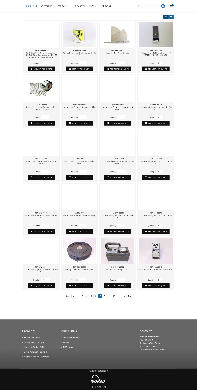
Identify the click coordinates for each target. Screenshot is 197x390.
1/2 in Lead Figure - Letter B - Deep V (156, 216)
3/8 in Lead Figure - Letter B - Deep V (79, 216)
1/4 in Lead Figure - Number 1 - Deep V (41, 216)
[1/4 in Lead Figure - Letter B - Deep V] (156, 142)
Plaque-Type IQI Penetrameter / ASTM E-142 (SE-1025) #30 (156, 54)
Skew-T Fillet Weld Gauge (118, 53)
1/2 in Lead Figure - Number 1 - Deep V (41, 270)
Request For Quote (42, 69)
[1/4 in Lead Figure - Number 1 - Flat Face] (79, 88)
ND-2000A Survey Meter (117, 269)
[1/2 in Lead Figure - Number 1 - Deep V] (41, 251)
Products (63, 6)
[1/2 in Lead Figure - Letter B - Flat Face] (79, 142)
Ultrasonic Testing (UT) (34, 347)
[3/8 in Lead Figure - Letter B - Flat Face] (41, 142)
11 (119, 296)
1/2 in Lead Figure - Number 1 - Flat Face (117, 162)
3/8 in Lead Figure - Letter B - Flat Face (41, 162)
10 (114, 296)
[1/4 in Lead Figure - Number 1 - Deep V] (41, 197)
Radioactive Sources (32, 337)
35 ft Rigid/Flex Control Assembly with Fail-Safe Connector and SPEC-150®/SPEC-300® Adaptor (41, 55)
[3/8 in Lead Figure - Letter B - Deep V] (79, 197)
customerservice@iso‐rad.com (153, 349)
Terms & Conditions (72, 337)
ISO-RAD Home (30, 6)
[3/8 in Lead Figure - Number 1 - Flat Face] (156, 88)
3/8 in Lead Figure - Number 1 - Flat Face (156, 108)
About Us (106, 6)
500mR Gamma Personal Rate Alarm (156, 269)
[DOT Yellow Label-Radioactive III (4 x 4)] (79, 34)
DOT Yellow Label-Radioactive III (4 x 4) (79, 54)
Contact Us (79, 6)
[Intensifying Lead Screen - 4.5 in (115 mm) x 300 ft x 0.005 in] (41, 88)
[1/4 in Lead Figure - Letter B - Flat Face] (117, 88)
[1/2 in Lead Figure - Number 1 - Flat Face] (117, 142)
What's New (46, 6)
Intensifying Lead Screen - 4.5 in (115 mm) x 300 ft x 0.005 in (41, 108)
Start (68, 296)
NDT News (68, 347)
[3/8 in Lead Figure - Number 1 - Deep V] (117, 197)
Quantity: (36, 63)
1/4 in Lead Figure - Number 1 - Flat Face (79, 108)
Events (66, 342)
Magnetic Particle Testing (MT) (37, 356)
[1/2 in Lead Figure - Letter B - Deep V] (156, 197)
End (129, 296)
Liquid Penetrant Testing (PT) (36, 352)
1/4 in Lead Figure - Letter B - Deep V (156, 162)
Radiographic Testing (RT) (35, 342)
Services (92, 6)
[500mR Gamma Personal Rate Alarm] (156, 251)
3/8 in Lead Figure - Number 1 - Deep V (118, 216)
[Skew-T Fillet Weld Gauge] (117, 34)
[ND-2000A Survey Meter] (117, 251)
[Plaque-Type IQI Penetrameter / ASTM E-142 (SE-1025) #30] (156, 34)
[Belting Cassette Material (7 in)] (79, 251)
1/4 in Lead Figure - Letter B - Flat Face (117, 108)
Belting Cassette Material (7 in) (79, 269)
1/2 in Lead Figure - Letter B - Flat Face (79, 162)
